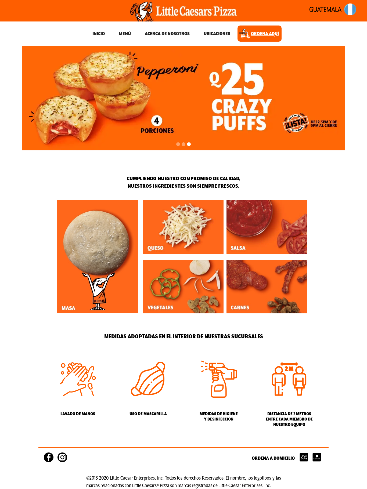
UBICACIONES (217, 33)
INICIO (98, 33)
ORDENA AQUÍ (265, 33)
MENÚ (125, 33)
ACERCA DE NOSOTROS (167, 33)
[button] (178, 144)
